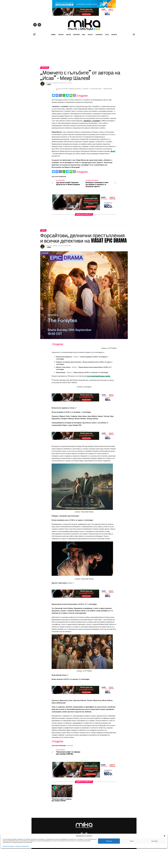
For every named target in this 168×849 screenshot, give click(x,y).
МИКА (49, 84)
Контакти (114, 34)
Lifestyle (90, 34)
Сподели (82, 95)
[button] (164, 836)
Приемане (109, 841)
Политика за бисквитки (8, 846)
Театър (107, 34)
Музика (53, 34)
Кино (83, 34)
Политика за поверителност (22, 846)
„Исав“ (113, 151)
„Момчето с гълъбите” (92, 121)
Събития (60, 34)
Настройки (154, 841)
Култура (68, 34)
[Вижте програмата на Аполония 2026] (84, 7)
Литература (76, 34)
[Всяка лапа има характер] (84, 15)
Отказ (132, 841)
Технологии (98, 34)
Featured (70, 745)
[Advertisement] (84, 53)
